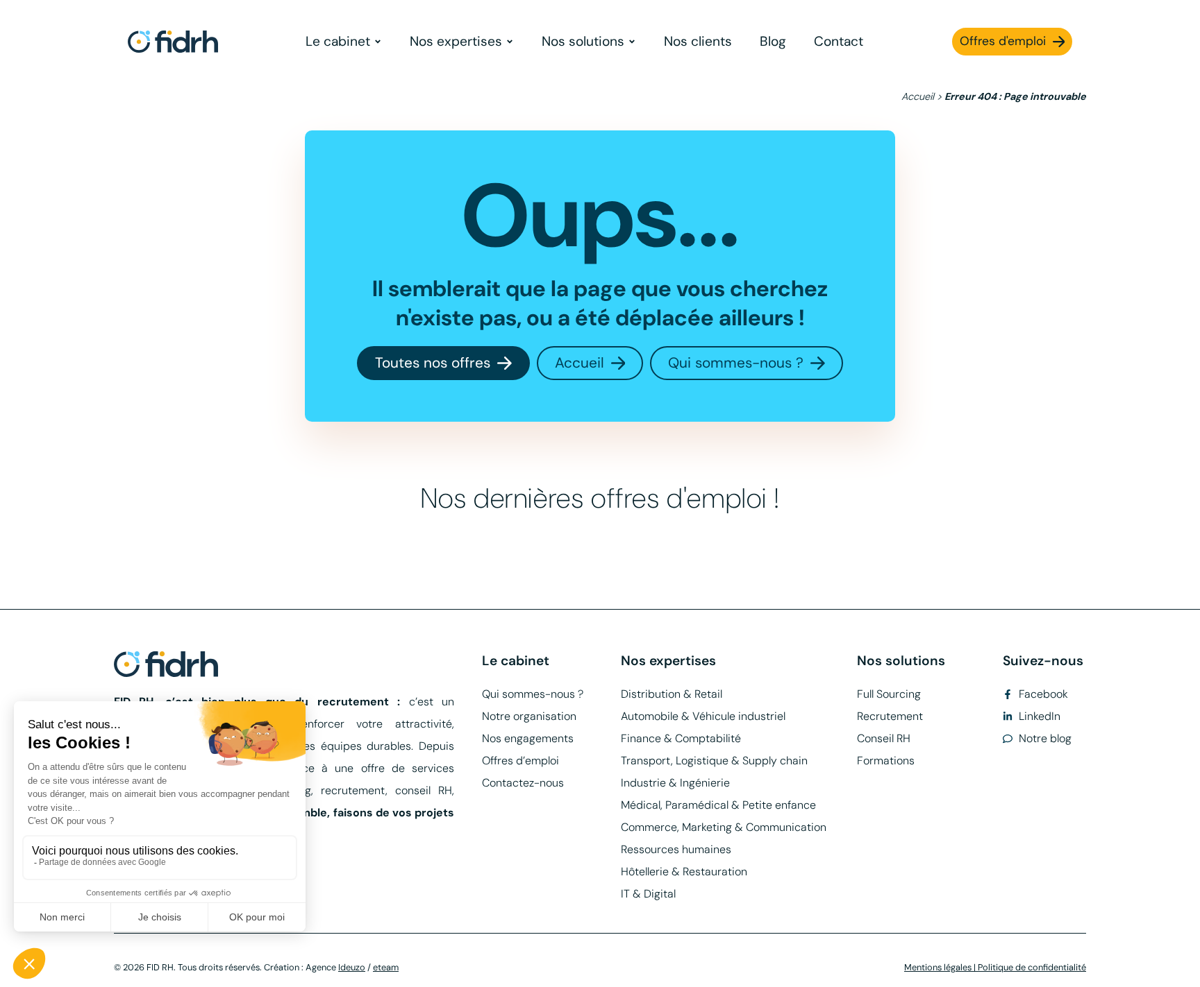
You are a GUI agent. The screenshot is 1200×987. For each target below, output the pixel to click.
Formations (886, 760)
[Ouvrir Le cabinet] (378, 41)
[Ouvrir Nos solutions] (632, 41)
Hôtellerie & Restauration (684, 871)
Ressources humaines (676, 849)
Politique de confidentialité (1032, 967)
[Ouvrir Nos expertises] (510, 41)
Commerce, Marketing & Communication (723, 827)
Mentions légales (938, 967)
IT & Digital (648, 893)
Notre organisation (529, 716)
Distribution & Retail (671, 694)
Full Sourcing (889, 694)
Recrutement (890, 716)
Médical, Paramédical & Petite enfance (718, 805)
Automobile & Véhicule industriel (703, 716)
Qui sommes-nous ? (532, 694)
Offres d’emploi (520, 760)
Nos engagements (528, 738)
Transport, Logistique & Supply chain (714, 760)
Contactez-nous (523, 782)
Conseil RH (883, 738)
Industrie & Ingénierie (675, 782)
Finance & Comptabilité (681, 738)
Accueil (917, 96)
